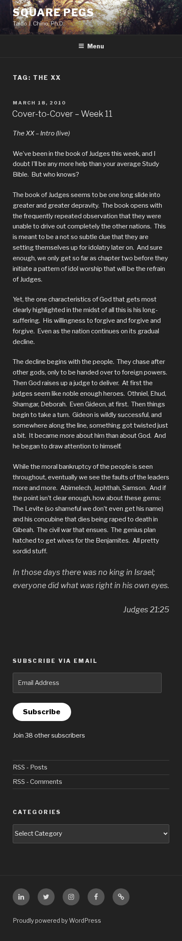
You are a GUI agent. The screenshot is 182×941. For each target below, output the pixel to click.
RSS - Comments (37, 782)
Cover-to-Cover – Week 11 (62, 114)
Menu (95, 46)
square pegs (53, 12)
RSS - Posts (30, 767)
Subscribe (42, 711)
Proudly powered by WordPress (57, 920)
